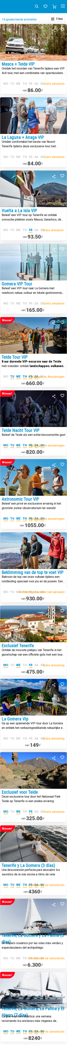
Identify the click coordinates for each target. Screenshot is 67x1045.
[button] (54, 6)
